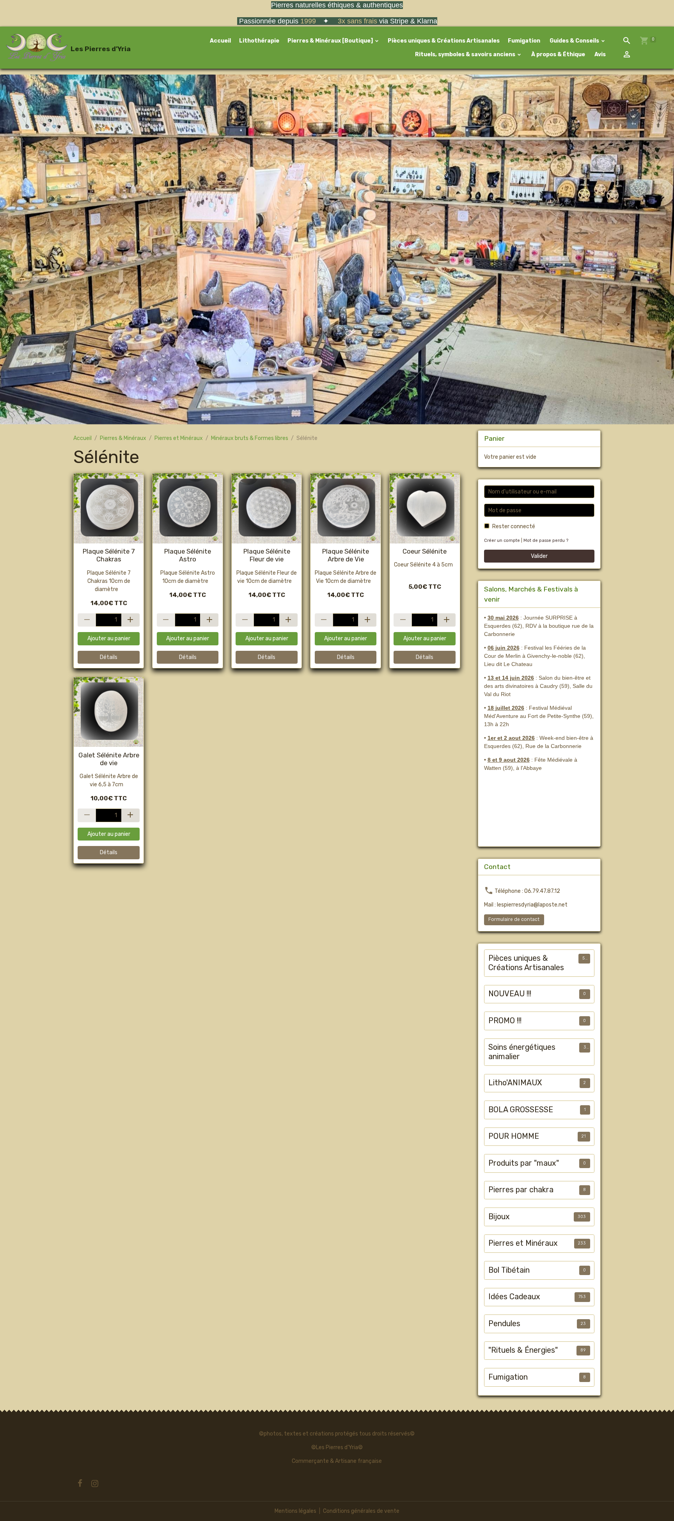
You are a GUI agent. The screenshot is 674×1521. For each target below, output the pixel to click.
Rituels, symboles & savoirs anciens (465, 54)
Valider (539, 556)
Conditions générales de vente (361, 1511)
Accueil (220, 40)
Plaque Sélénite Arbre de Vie (345, 555)
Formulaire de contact (513, 919)
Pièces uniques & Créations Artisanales (444, 40)
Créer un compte (502, 540)
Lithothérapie (259, 40)
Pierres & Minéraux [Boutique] (330, 40)
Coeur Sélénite (425, 551)
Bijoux (499, 1216)
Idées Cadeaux (514, 1296)
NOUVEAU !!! (509, 993)
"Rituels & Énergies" (523, 1350)
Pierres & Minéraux (123, 438)
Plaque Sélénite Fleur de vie (266, 555)
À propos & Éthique (557, 54)
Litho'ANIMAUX (515, 1082)
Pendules (504, 1323)
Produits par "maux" (523, 1163)
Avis (599, 54)
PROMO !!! (504, 1020)
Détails (108, 657)
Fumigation (524, 40)
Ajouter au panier (108, 638)
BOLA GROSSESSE (520, 1109)
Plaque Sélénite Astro (187, 555)
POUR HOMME (513, 1136)
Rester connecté (513, 526)
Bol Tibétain (509, 1270)
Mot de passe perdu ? (545, 540)
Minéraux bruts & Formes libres (249, 438)
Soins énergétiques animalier (521, 1052)
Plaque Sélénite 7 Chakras (109, 555)
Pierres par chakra (520, 1189)
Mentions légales (295, 1511)
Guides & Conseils (574, 40)
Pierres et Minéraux (178, 438)
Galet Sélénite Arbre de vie (108, 759)
